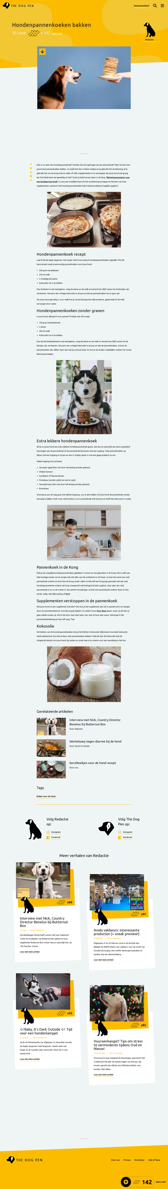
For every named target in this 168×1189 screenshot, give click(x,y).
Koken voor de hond (46, 796)
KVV (68, 594)
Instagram (56, 832)
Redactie (149, 40)
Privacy (127, 1160)
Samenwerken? (141, 5)
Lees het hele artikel (30, 952)
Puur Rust (101, 611)
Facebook (55, 837)
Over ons (115, 1160)
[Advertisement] (84, 134)
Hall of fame (154, 1160)
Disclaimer (140, 1160)
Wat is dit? (57, 33)
